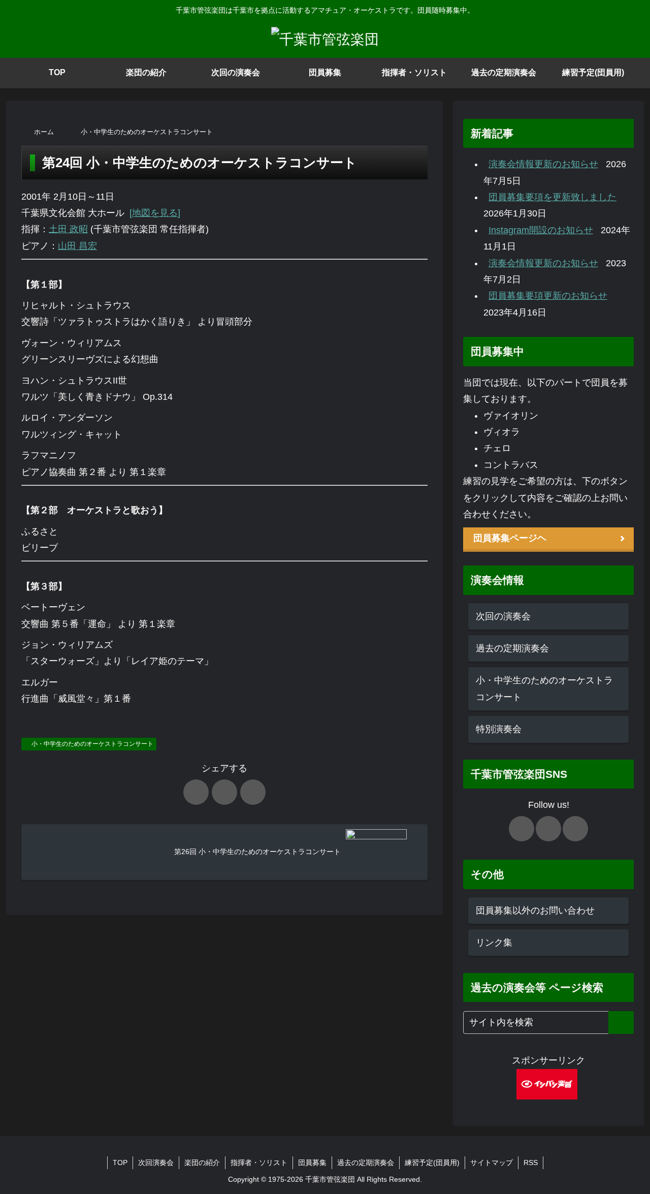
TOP (120, 1162)
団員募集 (312, 1162)
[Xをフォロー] (521, 828)
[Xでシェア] (196, 792)
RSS (531, 1162)
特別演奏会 (499, 729)
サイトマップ (491, 1162)
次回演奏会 (156, 1162)
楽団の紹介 (202, 1162)
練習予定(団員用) (432, 1162)
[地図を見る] (154, 213)
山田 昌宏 (77, 246)
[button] (621, 1022)
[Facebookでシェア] (224, 792)
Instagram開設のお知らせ (541, 230)
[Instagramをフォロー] (575, 828)
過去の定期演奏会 (512, 648)
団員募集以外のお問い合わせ (535, 910)
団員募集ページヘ (509, 538)
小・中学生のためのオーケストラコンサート (92, 743)
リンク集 (494, 942)
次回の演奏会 (503, 616)
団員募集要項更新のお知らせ (548, 296)
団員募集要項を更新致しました (552, 197)
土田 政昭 (68, 229)
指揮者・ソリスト (259, 1162)
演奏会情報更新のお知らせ (543, 164)
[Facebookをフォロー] (548, 828)
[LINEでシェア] (253, 792)
